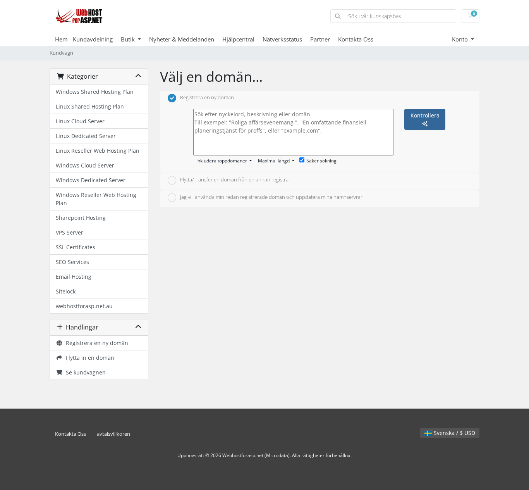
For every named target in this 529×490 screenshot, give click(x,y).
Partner (320, 39)
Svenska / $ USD (453, 433)
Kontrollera (425, 115)
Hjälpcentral (238, 39)
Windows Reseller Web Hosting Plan (96, 199)
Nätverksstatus (282, 39)
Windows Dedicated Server (90, 180)
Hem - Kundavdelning (84, 39)
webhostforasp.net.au (84, 306)
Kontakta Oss (355, 39)
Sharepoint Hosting (81, 217)
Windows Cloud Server (85, 165)
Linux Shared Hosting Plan (90, 106)
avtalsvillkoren (113, 434)
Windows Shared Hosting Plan (95, 91)
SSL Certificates (75, 247)
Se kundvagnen (84, 372)
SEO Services (72, 262)
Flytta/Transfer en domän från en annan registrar (235, 179)
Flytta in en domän (88, 357)
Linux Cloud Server (80, 121)
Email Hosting (73, 276)
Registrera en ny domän (95, 343)
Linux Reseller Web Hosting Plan (97, 150)
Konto (460, 39)
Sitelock (66, 291)
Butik (128, 39)
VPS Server (69, 232)
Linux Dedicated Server (86, 136)
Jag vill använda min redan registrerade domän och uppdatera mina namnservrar (271, 196)
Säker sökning (321, 160)
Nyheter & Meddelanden (181, 39)
